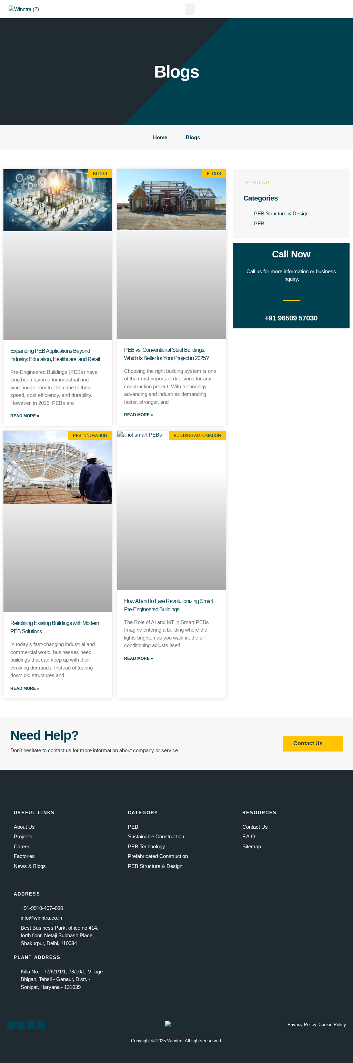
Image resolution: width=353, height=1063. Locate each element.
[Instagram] (41, 1025)
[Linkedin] (21, 1025)
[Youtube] (31, 1025)
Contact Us (315, 407)
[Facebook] (11, 1025)
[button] (190, 9)
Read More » (24, 415)
